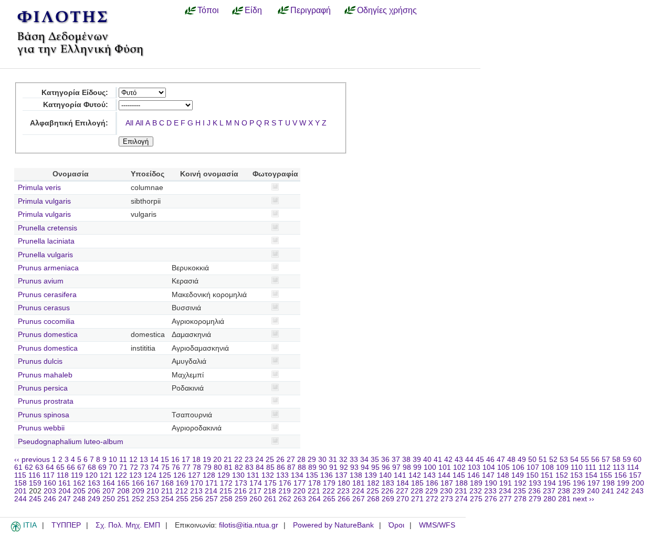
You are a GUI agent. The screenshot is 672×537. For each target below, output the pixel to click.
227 (402, 491)
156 (620, 475)
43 (459, 460)
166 (138, 483)
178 (314, 483)
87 (291, 467)
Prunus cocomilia (46, 321)
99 (417, 467)
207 (108, 491)
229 (431, 491)
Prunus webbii (41, 428)
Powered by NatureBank (333, 525)
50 (532, 460)
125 (165, 475)
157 (635, 475)
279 (535, 499)
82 (239, 467)
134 (297, 475)
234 (505, 491)
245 (35, 499)
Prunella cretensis (47, 228)
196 (579, 483)
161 (64, 483)
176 (285, 483)
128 (209, 475)
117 (49, 475)
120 (91, 475)
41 (438, 460)
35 (375, 460)
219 (284, 491)
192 (520, 483)
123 (135, 475)
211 (167, 491)
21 (228, 460)
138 (356, 475)
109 (562, 467)
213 (196, 491)
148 (503, 475)
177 (299, 483)
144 (444, 475)
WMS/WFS (437, 525)
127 (194, 475)
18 (196, 460)
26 (280, 460)
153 (576, 475)
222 (328, 491)
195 (564, 483)
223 (343, 491)
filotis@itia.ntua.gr (248, 525)
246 (50, 499)
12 (133, 460)
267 (358, 499)
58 (616, 460)
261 (270, 499)
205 (79, 491)
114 (633, 467)
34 (364, 460)
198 (608, 483)
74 (155, 467)
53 (564, 460)
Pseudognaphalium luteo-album (70, 442)
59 (627, 460)
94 (365, 467)
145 (459, 475)
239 (578, 491)
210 (152, 491)
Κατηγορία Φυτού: (75, 105)
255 (182, 499)
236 (534, 491)
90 (323, 467)
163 (94, 483)
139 (370, 475)
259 (241, 499)
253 (152, 499)
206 (94, 491)
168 (167, 483)
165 (123, 483)
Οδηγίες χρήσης (387, 10)
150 (532, 475)
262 (285, 499)
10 (113, 460)
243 (637, 491)
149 (517, 475)
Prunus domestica (48, 335)
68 (92, 467)
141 (400, 475)
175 (270, 483)
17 (186, 460)
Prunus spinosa (43, 415)
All (129, 123)
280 (549, 499)
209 (138, 491)
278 (520, 499)
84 (260, 467)
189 (476, 483)
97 (396, 467)
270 (402, 499)
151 (547, 475)
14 (154, 460)
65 (60, 467)
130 (238, 475)
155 (606, 475)
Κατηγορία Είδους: (74, 93)
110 (577, 467)
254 (167, 499)
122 (120, 475)
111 (590, 467)
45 (480, 460)
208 (123, 491)
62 (29, 467)
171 (211, 483)
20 (217, 460)
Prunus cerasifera (47, 295)
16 (175, 460)
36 (385, 460)
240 (593, 491)
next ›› (583, 499)
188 (461, 483)
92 (344, 467)
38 (406, 460)
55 (585, 460)
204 (64, 491)
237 (549, 491)
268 (373, 499)
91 (333, 467)
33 (354, 460)
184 (402, 483)
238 (564, 491)
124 (150, 475)
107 (533, 467)
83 (249, 467)
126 (179, 475)
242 (622, 491)
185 (417, 483)
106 (518, 467)
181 (358, 483)
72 (134, 467)
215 (225, 491)
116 (34, 475)
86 (281, 467)
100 (430, 467)
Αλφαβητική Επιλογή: (69, 123)
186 (432, 483)
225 (372, 491)
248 (79, 499)
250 (108, 499)
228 (417, 491)
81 (228, 467)
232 (475, 491)
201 (20, 491)
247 (64, 499)
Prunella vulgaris (45, 255)
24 (259, 460)
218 (270, 491)
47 (501, 460)
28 (301, 460)
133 (282, 475)
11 (123, 460)
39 (417, 460)
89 (312, 467)
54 (574, 460)
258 (226, 499)
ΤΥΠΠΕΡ (66, 525)
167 (152, 483)
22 (238, 460)
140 (385, 475)
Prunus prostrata (46, 401)
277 (505, 499)
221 (314, 491)
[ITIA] (15, 529)
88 (302, 467)
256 (197, 499)
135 (312, 475)
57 (606, 460)
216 (240, 491)
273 (446, 499)
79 (207, 467)
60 (637, 460)
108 (547, 467)
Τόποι (208, 10)
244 (20, 499)
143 (429, 475)
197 (593, 483)
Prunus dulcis (40, 361)
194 (549, 483)
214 (211, 491)
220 (299, 491)
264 (314, 499)
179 (329, 483)
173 (241, 483)
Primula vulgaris (44, 201)
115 (20, 475)
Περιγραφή (310, 10)
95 (375, 467)
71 (123, 467)
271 (417, 499)
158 (20, 483)
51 (543, 460)
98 (407, 467)
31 (333, 460)
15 (165, 460)
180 (344, 483)
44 (469, 460)
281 (564, 499)
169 (182, 483)
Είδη (253, 10)
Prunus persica (43, 388)
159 (35, 483)
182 (373, 483)
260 (255, 499)
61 (18, 467)
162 (79, 483)
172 (226, 483)
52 (553, 460)
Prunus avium (41, 281)
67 (81, 467)
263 (299, 499)
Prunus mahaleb (45, 375)
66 (71, 467)
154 (591, 475)
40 (427, 460)
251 (123, 499)
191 (505, 483)
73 (144, 467)
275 (476, 499)
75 (165, 467)
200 (638, 483)
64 (50, 467)
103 (474, 467)
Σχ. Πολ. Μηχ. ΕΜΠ (128, 525)
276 (491, 499)
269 (388, 499)
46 (490, 460)
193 (535, 483)
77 (186, 467)
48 (511, 460)
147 (488, 475)
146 (473, 475)
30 (322, 460)
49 (522, 460)
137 (341, 475)
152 (561, 475)
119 (77, 475)
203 (50, 491)
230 (446, 491)
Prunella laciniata (46, 241)
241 (608, 491)
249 (94, 499)
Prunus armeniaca (48, 268)
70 (113, 467)
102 (459, 467)
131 (253, 475)
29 (312, 460)
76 (176, 467)
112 (604, 467)
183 (388, 483)
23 (249, 460)
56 (595, 460)
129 (223, 475)
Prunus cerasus (44, 308)
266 (344, 499)
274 (461, 499)
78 (197, 467)
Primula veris (39, 188)
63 (39, 467)
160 (50, 483)
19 (207, 460)
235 (519, 491)
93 (354, 467)
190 (491, 483)
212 (181, 491)
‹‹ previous (32, 460)
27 (291, 460)
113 (619, 467)
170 (197, 483)
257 (211, 499)
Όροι (396, 525)
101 (444, 467)
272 (432, 499)
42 (448, 460)
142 (414, 475)
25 (270, 460)
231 (461, 491)
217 (255, 491)
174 (255, 483)
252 (138, 499)
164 (108, 483)
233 (490, 491)
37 (396, 460)
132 (267, 475)
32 (343, 460)
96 (386, 467)
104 (488, 467)
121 (106, 475)
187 (446, 483)
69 (102, 467)
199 (623, 483)
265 (329, 499)
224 (358, 491)
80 (218, 467)
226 (387, 491)
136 (326, 475)
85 (270, 467)
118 (63, 475)
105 (503, 467)
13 (144, 460)
